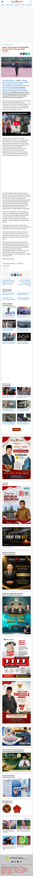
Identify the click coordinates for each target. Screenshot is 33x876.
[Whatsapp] (29, 54)
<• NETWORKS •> (24, 868)
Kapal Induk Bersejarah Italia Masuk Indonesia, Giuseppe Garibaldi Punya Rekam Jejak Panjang (23, 329)
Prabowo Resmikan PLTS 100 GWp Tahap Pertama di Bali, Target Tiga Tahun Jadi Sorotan (24, 316)
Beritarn (20, 869)
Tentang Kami (16, 868)
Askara (2, 869)
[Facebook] (12, 275)
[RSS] (21, 275)
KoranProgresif (20, 872)
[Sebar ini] (21, 54)
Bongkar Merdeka (11, 872)
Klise (15, 869)
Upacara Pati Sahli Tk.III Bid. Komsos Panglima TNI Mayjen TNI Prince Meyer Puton (15, 90)
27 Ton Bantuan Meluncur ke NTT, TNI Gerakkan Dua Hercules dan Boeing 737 (23, 423)
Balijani (24, 869)
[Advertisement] (16, 25)
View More (16, 429)
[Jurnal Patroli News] (17, 1)
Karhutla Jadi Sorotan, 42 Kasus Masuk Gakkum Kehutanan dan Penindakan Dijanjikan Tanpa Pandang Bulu (9, 329)
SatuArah (10, 873)
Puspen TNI (6, 266)
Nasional (4, 54)
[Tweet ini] (24, 54)
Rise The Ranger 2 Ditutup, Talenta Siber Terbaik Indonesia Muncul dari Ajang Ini (8, 294)
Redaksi (21, 866)
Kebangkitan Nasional (9, 263)
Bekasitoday (4, 871)
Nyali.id (10, 871)
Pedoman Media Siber (6, 868)
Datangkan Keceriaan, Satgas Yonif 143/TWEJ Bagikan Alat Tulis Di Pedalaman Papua (8, 281)
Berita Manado (9, 869)
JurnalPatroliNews (8, 80)
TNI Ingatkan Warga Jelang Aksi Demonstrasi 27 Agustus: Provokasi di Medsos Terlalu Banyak (23, 294)
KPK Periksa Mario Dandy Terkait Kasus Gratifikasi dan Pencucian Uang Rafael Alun (24, 282)
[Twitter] (15, 275)
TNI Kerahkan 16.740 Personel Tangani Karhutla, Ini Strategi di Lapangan (9, 298)
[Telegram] (18, 275)
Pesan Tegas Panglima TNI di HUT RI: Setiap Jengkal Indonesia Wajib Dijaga (8, 423)
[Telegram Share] (26, 54)
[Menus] (2, 2)
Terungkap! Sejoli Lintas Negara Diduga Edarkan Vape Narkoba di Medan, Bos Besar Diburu (23, 342)
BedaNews (3, 873)
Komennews (16, 871)
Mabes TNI (20, 263)
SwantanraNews (24, 871)
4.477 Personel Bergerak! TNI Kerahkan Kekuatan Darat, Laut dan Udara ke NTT (23, 298)
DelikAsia (3, 872)
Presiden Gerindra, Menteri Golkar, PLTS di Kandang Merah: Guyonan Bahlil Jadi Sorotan (9, 342)
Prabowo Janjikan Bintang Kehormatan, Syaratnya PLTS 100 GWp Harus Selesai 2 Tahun (8, 316)
